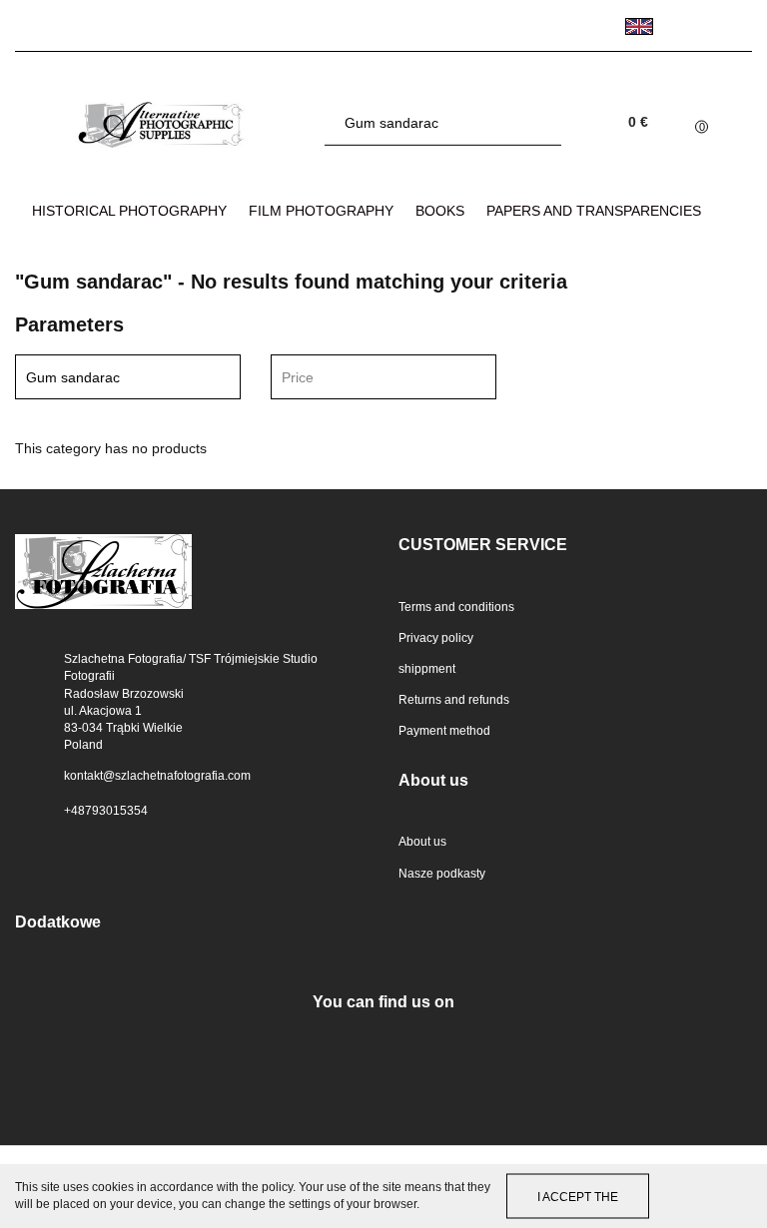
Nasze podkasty (441, 874)
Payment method (444, 731)
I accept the (577, 1196)
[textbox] (366, 377)
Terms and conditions (456, 607)
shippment (426, 669)
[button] (575, 545)
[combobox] (383, 376)
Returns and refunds (453, 700)
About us (422, 842)
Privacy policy (435, 638)
